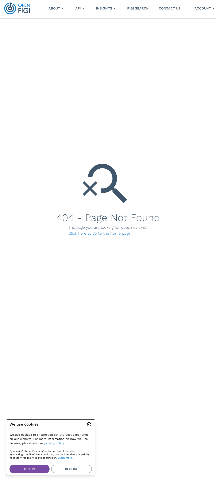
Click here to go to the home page (99, 233)
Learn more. (65, 457)
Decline (71, 469)
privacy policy (54, 443)
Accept (29, 469)
